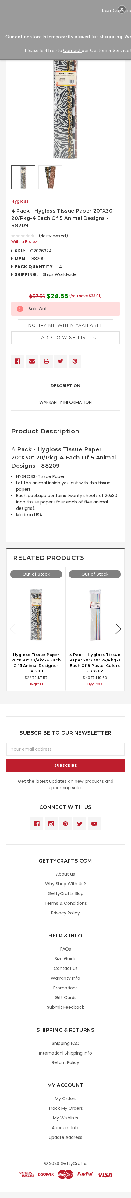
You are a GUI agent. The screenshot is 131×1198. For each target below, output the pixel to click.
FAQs (65, 949)
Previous (13, 629)
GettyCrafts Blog (65, 893)
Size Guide (65, 959)
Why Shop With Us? (65, 884)
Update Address (65, 1137)
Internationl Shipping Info (65, 1053)
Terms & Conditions (65, 903)
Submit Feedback (65, 1007)
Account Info (66, 1128)
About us (65, 874)
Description (65, 386)
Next (118, 629)
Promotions (65, 988)
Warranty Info (65, 978)
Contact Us (66, 968)
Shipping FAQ (66, 1043)
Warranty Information (65, 402)
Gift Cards (65, 997)
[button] (122, 9)
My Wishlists (65, 1118)
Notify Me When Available (65, 325)
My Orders (65, 1098)
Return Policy (65, 1062)
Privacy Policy (65, 913)
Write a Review (24, 241)
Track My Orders (65, 1108)
